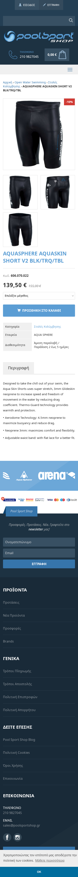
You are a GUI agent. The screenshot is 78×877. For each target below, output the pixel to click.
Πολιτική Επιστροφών (20, 697)
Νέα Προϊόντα (14, 615)
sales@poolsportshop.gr (21, 825)
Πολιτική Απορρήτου (19, 710)
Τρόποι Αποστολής (17, 684)
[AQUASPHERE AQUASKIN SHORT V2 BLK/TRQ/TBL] (39, 134)
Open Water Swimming (30, 82)
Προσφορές (12, 628)
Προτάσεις (11, 602)
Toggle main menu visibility (70, 69)
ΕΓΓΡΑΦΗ (52, 5)
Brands (8, 641)
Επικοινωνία (13, 778)
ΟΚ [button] (39, 871)
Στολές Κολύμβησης (47, 326)
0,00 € (52, 54)
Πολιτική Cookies (16, 752)
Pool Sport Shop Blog (19, 739)
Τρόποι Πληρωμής (17, 671)
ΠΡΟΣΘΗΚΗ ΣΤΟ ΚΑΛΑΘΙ (41, 310)
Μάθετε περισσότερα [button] (49, 860)
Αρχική (7, 82)
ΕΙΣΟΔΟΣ (28, 5)
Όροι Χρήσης (13, 765)
